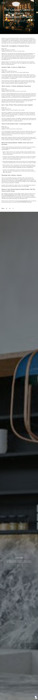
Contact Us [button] (19, 565)
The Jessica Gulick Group (9, 194)
